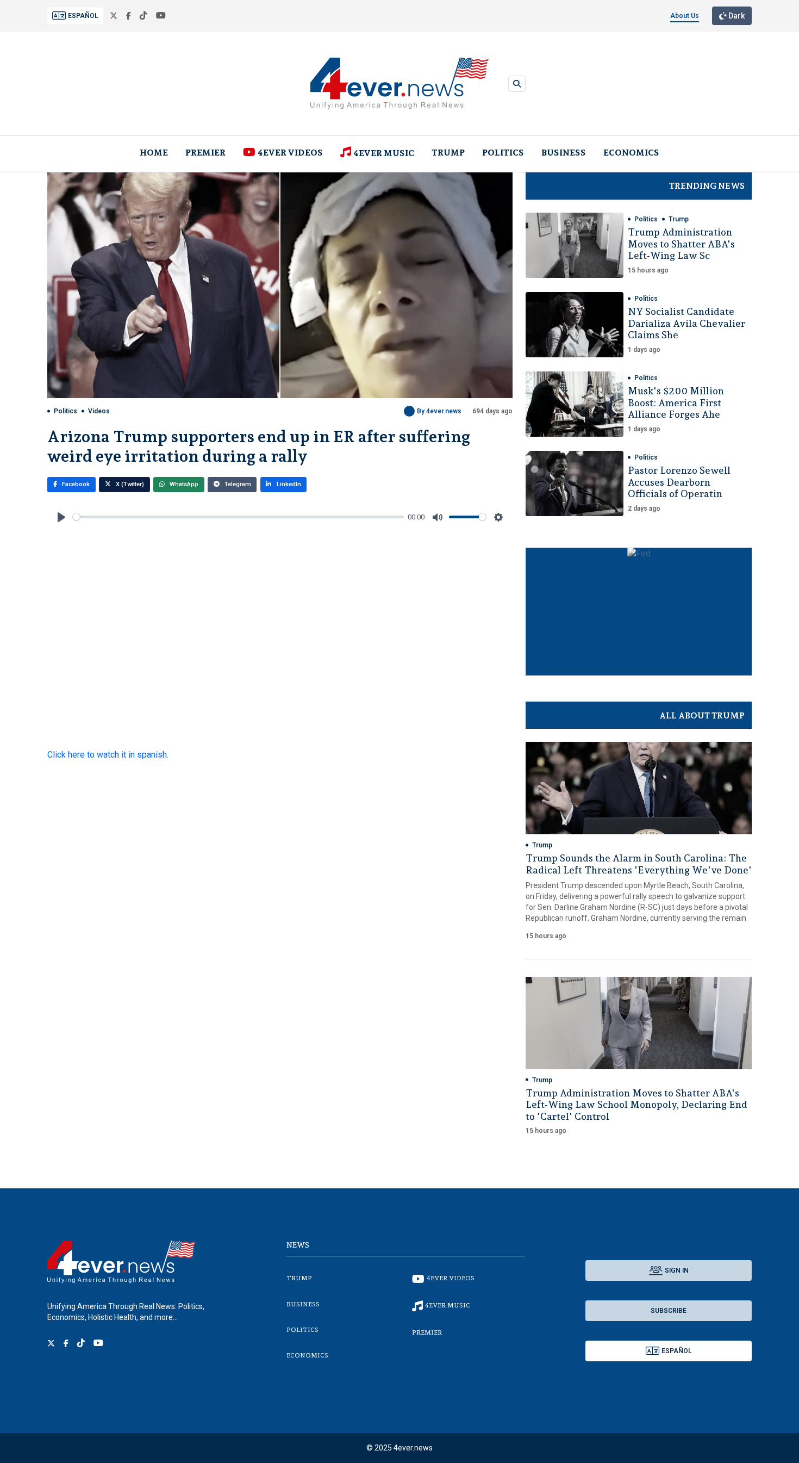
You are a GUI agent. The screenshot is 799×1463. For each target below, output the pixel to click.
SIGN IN (677, 1270)
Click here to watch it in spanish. (107, 754)
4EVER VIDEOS (290, 152)
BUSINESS (563, 152)
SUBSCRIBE (668, 1311)
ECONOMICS (631, 152)
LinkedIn (288, 484)
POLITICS (503, 152)
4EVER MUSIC (383, 153)
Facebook (75, 484)
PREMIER (205, 152)
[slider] (238, 517)
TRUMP (448, 152)
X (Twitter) (129, 484)
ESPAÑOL (83, 16)
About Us (684, 16)
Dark (736, 15)
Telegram (237, 484)
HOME (154, 152)
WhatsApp (183, 484)
